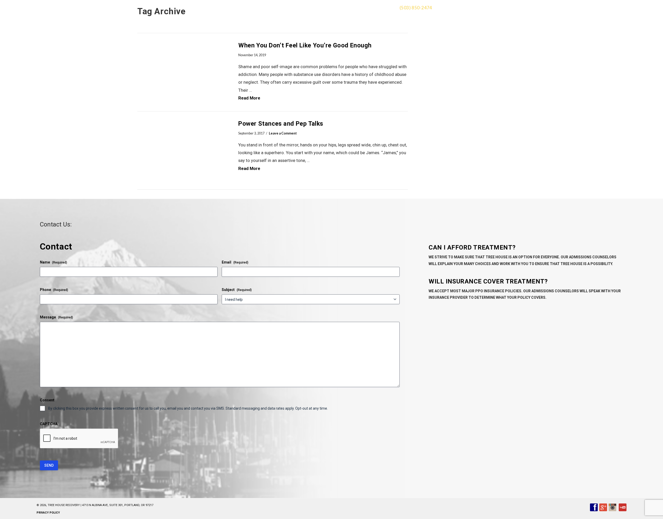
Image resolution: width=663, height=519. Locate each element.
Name (53, 262)
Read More (249, 98)
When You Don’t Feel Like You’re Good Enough (304, 45)
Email (235, 262)
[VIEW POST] (183, 72)
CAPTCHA (48, 424)
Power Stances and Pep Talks (280, 123)
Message (56, 317)
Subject (237, 290)
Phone (54, 290)
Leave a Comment (283, 133)
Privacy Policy (48, 512)
